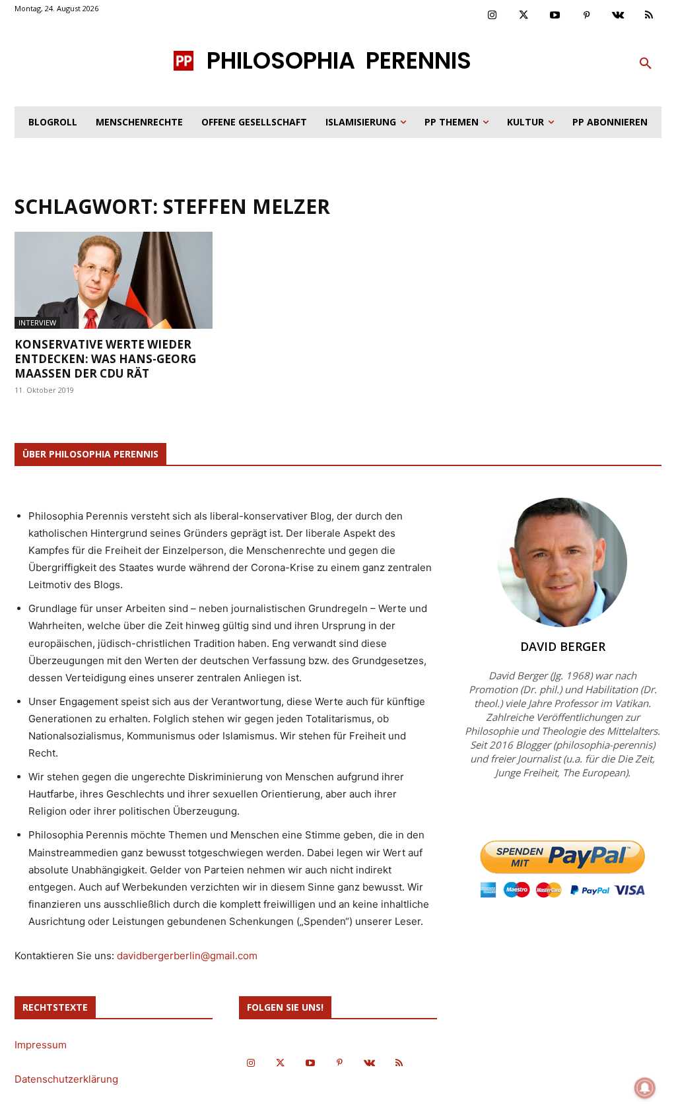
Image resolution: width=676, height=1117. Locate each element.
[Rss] (649, 15)
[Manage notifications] (645, 1088)
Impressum (41, 1044)
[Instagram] (492, 15)
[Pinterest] (586, 15)
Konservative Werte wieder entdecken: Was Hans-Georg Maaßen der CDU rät (105, 359)
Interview (37, 322)
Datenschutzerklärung (66, 1079)
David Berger (562, 646)
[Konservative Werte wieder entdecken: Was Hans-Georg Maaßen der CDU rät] (114, 280)
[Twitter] (524, 15)
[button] (645, 64)
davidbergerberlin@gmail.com (187, 955)
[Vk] (617, 15)
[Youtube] (555, 15)
